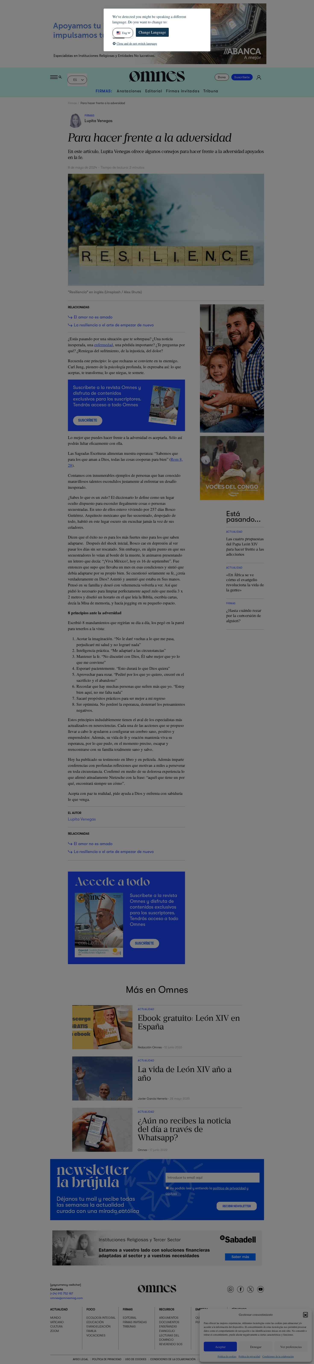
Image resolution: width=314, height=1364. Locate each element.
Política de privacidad (249, 1356)
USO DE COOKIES (135, 1359)
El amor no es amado (93, 317)
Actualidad (59, 1309)
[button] (305, 1314)
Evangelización (98, 1326)
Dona (222, 77)
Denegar (255, 1347)
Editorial (153, 91)
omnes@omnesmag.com (66, 1297)
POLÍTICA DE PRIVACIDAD (106, 1359)
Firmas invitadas (183, 91)
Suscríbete (242, 77)
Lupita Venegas (99, 120)
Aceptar (220, 1347)
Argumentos (168, 1317)
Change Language (152, 32)
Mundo (55, 1317)
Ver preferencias (291, 1347)
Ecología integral (101, 1317)
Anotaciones (129, 91)
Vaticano (57, 1322)
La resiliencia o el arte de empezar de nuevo (114, 325)
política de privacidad (229, 1188)
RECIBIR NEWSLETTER (237, 1206)
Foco (91, 1309)
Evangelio (167, 1331)
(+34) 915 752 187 (61, 1293)
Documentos (169, 1322)
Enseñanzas (168, 1326)
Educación (95, 1322)
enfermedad (103, 344)
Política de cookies (227, 1356)
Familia (91, 1331)
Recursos (166, 1309)
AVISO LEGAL (80, 1359)
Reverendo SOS (170, 1344)
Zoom (54, 1331)
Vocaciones (96, 1335)
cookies (171, 1193)
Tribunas (129, 1326)
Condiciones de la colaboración (278, 1356)
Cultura (56, 1326)
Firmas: (104, 91)
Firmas (72, 103)
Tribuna (211, 91)
